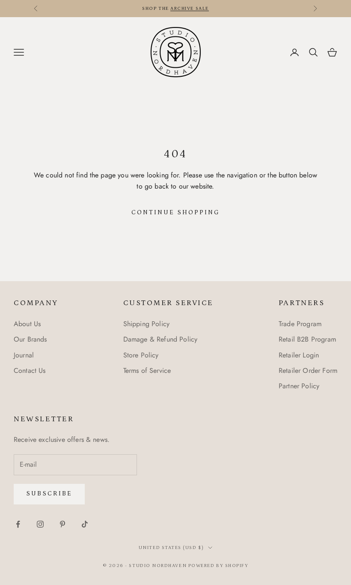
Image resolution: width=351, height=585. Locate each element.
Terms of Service (147, 370)
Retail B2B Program (307, 339)
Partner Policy (299, 386)
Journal (24, 355)
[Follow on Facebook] (18, 524)
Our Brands (30, 339)
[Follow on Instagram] (40, 524)
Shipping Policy (146, 324)
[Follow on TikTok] (84, 524)
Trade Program (300, 324)
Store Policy (141, 355)
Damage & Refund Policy (160, 339)
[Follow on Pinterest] (62, 524)
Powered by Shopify (218, 565)
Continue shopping (175, 212)
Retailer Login (299, 355)
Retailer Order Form (308, 370)
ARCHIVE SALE (189, 8)
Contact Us (30, 370)
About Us (27, 324)
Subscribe (49, 493)
